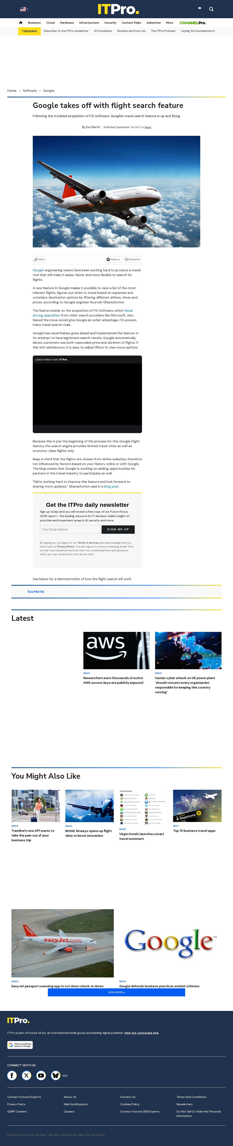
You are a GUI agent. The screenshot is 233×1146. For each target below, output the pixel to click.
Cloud (50, 23)
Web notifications (76, 1104)
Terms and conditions (191, 1097)
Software (30, 90)
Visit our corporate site (141, 1033)
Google (48, 90)
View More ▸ (116, 992)
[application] (87, 394)
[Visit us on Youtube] (41, 1075)
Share (42, 259)
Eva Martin (93, 127)
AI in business (103, 31)
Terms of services (88, 542)
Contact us (127, 1097)
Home (11, 90)
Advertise (154, 23)
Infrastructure (89, 23)
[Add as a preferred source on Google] (20, 1045)
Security (110, 23)
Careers (69, 1111)
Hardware (67, 23)
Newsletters (185, 1104)
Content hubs (131, 23)
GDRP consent (17, 1111)
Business (34, 23)
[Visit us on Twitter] (26, 1075)
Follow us (115, 259)
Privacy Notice (65, 546)
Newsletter (134, 259)
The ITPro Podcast (163, 31)
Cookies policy (129, 1104)
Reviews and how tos (131, 31)
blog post (111, 486)
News (148, 127)
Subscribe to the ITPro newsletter (66, 31)
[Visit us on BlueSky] (54, 1075)
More (169, 23)
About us (70, 1097)
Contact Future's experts (24, 1097)
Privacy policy (16, 1104)
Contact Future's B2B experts (139, 1111)
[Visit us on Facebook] (11, 1075)
